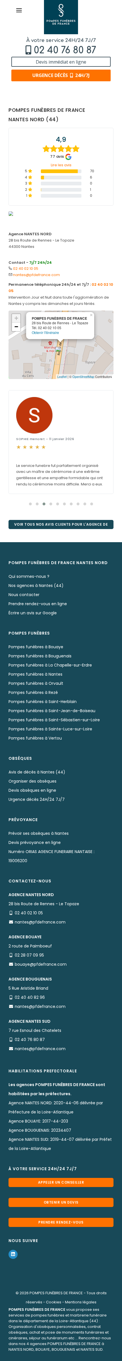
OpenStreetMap (83, 376)
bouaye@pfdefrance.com (41, 964)
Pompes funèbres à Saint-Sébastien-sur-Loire (54, 720)
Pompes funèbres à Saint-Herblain (43, 701)
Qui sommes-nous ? (29, 576)
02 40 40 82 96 (30, 997)
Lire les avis (61, 165)
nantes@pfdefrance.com (36, 275)
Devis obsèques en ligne (32, 790)
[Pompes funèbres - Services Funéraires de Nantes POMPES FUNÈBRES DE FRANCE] (61, 17)
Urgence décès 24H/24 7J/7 (37, 799)
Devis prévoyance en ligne (35, 842)
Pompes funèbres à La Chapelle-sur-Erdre (50, 665)
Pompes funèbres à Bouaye (36, 647)
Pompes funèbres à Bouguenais (40, 656)
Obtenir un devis (61, 1202)
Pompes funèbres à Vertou (35, 738)
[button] (30, 504)
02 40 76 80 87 (65, 50)
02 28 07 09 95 (29, 955)
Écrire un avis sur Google (33, 613)
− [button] (16, 326)
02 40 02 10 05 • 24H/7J (63, 1354)
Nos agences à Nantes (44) (36, 585)
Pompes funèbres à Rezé (33, 692)
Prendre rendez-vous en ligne (38, 604)
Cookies (53, 1302)
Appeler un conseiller (61, 1182)
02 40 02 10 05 (25, 268)
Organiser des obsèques (32, 781)
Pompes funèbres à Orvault (36, 683)
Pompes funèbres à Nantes (35, 674)
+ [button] (16, 318)
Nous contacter (24, 595)
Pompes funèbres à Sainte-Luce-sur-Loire (50, 729)
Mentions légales (80, 1302)
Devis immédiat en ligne (61, 62)
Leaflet (62, 376)
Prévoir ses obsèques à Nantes (39, 833)
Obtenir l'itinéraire (45, 332)
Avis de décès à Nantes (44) (37, 772)
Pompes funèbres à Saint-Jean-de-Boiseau (52, 711)
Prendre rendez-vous (61, 1222)
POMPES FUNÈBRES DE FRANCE (56, 1293)
